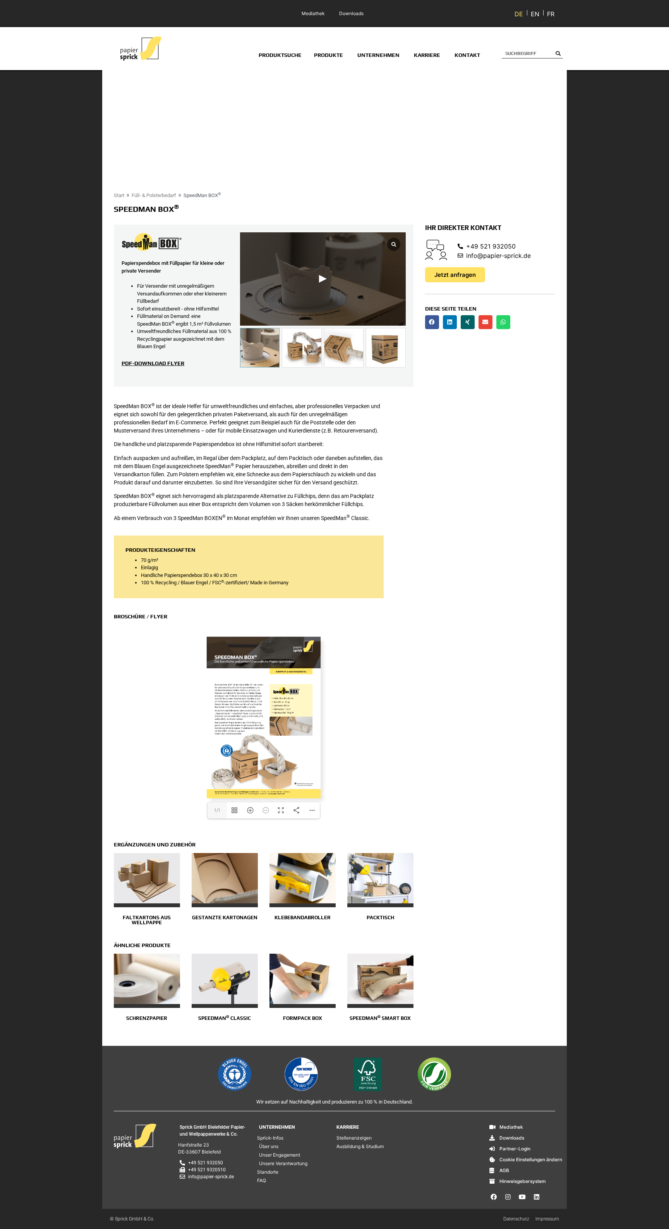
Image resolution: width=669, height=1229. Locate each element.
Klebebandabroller (302, 917)
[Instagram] (508, 1197)
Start (119, 195)
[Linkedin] (536, 1197)
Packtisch (380, 917)
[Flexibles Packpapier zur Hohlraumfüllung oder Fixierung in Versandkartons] (147, 979)
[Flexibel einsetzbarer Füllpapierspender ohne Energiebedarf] (225, 979)
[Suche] (558, 53)
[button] (432, 322)
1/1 (217, 810)
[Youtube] (522, 1197)
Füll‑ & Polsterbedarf (154, 195)
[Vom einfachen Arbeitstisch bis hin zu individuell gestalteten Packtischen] (380, 878)
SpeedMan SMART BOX (380, 1018)
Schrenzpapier (146, 1018)
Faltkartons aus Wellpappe (147, 920)
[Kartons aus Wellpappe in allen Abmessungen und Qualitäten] (147, 878)
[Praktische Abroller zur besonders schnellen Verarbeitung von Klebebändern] (302, 878)
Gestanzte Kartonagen (224, 917)
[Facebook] (493, 1197)
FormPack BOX (302, 1018)
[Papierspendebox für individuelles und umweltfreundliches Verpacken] (380, 979)
